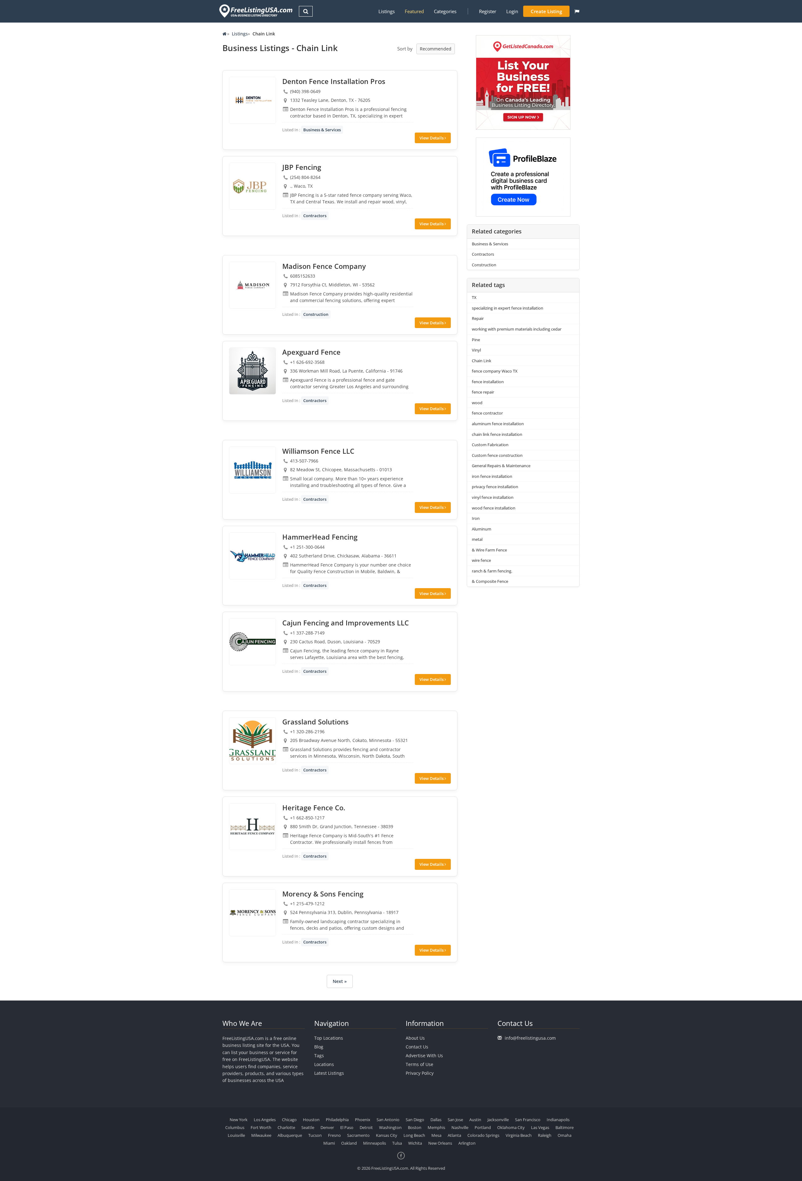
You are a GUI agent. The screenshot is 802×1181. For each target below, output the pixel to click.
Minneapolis (374, 1143)
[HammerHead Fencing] (252, 556)
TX (474, 297)
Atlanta (454, 1135)
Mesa (436, 1135)
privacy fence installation (495, 486)
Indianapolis (558, 1119)
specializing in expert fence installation (507, 308)
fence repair (483, 392)
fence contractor (487, 413)
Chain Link (481, 360)
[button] (577, 11)
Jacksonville (498, 1119)
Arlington (467, 1143)
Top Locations (328, 1038)
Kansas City (386, 1135)
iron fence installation (492, 476)
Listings (386, 11)
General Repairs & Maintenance (501, 465)
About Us (415, 1038)
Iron (476, 518)
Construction (315, 314)
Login (512, 11)
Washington (390, 1127)
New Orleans (440, 1143)
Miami (329, 1143)
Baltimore (564, 1127)
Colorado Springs (483, 1135)
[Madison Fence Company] (252, 285)
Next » (340, 981)
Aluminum (481, 529)
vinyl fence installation (492, 497)
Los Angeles (265, 1119)
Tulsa (397, 1143)
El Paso (346, 1127)
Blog (318, 1047)
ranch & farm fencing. (492, 571)
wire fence (481, 560)
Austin (475, 1119)
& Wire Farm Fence (489, 550)
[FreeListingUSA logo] (255, 11)
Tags (319, 1055)
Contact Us (417, 1047)
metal (477, 539)
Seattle (307, 1127)
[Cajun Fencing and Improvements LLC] (252, 642)
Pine (476, 339)
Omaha (564, 1135)
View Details (432, 138)
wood (477, 402)
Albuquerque (290, 1135)
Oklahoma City (511, 1127)
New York (238, 1119)
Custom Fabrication (490, 444)
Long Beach (414, 1135)
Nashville (459, 1127)
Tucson (315, 1135)
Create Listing (546, 11)
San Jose (455, 1119)
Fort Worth (261, 1127)
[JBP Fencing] (252, 186)
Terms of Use (419, 1064)
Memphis (436, 1127)
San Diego (415, 1119)
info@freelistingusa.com (530, 1038)
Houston (311, 1119)
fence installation (488, 381)
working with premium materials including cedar (516, 329)
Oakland (349, 1143)
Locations (324, 1064)
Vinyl (476, 350)
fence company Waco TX (495, 371)
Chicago (289, 1119)
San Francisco (527, 1119)
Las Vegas (540, 1127)
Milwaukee (261, 1135)
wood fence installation (493, 508)
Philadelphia (337, 1119)
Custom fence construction (497, 455)
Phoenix (362, 1119)
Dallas (435, 1119)
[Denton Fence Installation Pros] (252, 100)
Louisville (236, 1135)
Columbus (234, 1127)
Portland (483, 1127)
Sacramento (358, 1135)
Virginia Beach (519, 1135)
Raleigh (544, 1135)
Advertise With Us (424, 1055)
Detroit (366, 1127)
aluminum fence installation (498, 423)
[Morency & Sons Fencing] (252, 913)
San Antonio (388, 1119)
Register (487, 11)
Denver (327, 1127)
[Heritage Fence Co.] (252, 826)
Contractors (314, 215)
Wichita (415, 1143)
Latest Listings (329, 1073)
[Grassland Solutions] (252, 741)
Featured (414, 11)
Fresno (334, 1135)
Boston (414, 1127)
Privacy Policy (420, 1073)
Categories (445, 11)
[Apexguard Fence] (252, 371)
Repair (478, 318)
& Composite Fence (490, 581)
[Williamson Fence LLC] (252, 470)
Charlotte (286, 1127)
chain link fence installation (497, 434)
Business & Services (322, 130)
